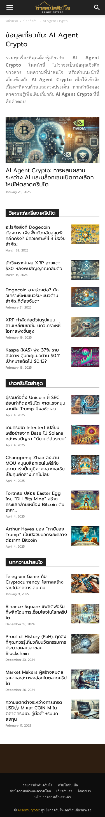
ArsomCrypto (28, 810)
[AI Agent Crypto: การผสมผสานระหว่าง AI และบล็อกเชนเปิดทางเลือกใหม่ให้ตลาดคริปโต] (52, 140)
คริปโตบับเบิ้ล (68, 785)
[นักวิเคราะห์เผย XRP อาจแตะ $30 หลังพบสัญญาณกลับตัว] (85, 270)
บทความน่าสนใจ (26, 562)
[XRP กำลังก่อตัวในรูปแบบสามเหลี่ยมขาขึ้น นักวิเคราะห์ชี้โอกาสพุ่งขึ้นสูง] (85, 327)
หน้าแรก (12, 21)
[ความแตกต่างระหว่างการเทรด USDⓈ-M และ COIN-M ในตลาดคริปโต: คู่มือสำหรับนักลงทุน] (85, 709)
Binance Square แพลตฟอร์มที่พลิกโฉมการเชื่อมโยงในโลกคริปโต (36, 612)
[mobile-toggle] (9, 7)
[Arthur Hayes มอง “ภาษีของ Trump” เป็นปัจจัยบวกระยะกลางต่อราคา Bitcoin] (85, 536)
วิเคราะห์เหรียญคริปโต (32, 213)
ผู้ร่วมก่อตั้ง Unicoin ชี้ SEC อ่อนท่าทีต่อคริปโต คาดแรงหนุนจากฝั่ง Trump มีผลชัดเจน (35, 403)
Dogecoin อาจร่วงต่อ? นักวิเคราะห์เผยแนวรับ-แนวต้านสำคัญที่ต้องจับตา (32, 296)
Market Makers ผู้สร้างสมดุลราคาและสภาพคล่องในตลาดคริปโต (36, 678)
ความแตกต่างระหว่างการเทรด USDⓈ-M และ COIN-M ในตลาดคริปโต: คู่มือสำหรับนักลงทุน (34, 711)
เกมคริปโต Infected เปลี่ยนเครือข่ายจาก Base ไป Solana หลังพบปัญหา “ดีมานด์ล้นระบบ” (36, 433)
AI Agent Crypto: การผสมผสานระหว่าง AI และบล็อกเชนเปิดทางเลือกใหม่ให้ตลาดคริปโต (50, 177)
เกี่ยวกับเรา (64, 791)
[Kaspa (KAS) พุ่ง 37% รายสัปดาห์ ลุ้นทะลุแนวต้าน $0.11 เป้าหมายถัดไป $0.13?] (85, 357)
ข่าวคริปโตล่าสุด (26, 383)
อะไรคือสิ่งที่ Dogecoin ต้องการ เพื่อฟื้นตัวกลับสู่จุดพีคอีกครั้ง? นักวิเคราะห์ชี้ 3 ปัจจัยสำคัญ (36, 236)
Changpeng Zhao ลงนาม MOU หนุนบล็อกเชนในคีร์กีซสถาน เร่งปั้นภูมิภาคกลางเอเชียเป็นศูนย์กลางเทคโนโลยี (35, 466)
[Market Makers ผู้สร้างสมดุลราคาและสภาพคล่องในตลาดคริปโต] (85, 679)
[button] (97, 7)
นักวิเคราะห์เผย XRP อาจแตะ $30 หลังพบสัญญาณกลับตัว (34, 266)
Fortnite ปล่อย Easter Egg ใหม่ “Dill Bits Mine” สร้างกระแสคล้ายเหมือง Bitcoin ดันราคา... (35, 502)
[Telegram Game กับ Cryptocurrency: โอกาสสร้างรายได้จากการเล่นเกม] (85, 583)
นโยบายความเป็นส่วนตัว (52, 797)
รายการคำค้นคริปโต (38, 785)
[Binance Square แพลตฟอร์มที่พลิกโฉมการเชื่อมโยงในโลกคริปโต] (85, 613)
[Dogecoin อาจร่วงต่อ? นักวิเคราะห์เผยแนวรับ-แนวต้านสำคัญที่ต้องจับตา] (85, 297)
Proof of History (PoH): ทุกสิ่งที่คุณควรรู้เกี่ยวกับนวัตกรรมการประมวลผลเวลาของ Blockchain (36, 645)
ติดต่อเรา (84, 791)
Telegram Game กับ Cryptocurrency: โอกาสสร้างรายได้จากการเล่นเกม (35, 582)
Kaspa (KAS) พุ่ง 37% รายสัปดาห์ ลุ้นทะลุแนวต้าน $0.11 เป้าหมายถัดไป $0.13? (33, 356)
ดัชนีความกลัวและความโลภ (30, 791)
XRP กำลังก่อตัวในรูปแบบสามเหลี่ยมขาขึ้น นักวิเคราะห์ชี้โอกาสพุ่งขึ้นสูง (33, 326)
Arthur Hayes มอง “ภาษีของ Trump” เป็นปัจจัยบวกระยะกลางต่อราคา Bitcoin (36, 535)
